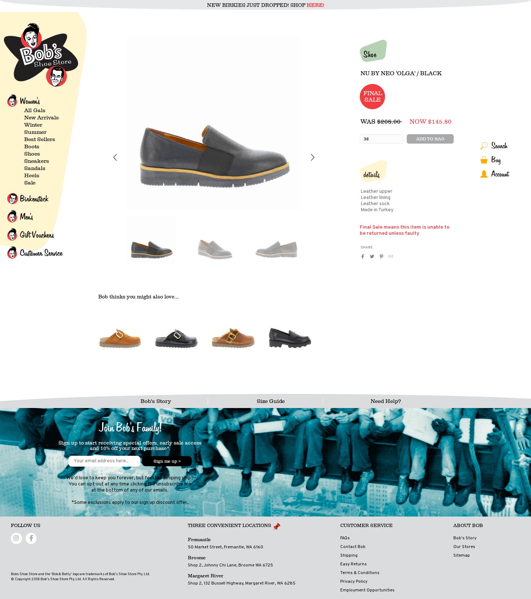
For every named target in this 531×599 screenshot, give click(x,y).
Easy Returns (353, 564)
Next (312, 250)
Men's (26, 216)
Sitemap (461, 555)
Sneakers (36, 161)
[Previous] (114, 157)
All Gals (35, 110)
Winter (33, 125)
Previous (114, 250)
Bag (496, 159)
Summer (35, 132)
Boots (31, 146)
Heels (31, 175)
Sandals (35, 168)
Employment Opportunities (367, 590)
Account (500, 174)
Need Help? (386, 401)
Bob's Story (156, 401)
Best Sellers (39, 139)
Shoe (369, 54)
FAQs (345, 538)
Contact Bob (353, 547)
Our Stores (464, 547)
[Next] (312, 157)
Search (499, 145)
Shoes (32, 154)
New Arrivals (41, 117)
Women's (30, 101)
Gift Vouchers (37, 235)
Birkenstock (34, 198)
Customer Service (41, 253)
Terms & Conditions (359, 573)
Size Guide (271, 401)
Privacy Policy (353, 582)
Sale (29, 183)
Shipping (349, 555)
